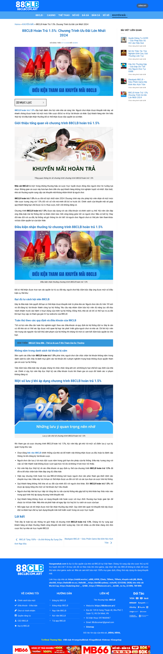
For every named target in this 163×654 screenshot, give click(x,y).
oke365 (52, 582)
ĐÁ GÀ (85, 15)
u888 (91, 579)
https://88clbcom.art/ (105, 605)
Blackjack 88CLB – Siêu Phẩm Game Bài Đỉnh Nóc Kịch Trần (137, 82)
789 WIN (137, 586)
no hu (122, 586)
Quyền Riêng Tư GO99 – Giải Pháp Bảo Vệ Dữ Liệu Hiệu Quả (138, 40)
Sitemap (90, 627)
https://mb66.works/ (78, 579)
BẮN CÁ (96, 15)
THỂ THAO (64, 15)
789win (110, 579)
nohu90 (113, 582)
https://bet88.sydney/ (98, 582)
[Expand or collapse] (43, 102)
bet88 (116, 586)
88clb (139, 579)
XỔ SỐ (106, 15)
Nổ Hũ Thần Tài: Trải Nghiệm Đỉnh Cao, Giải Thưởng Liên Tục (138, 53)
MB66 (111, 633)
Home (17, 24)
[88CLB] (27, 5)
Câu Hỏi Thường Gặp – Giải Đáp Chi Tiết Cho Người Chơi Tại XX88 (137, 68)
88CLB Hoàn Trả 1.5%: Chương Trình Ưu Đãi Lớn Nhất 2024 (138, 95)
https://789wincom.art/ (100, 586)
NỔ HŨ (75, 15)
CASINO (51, 15)
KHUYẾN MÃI (119, 15)
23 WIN (129, 586)
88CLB (39, 15)
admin (75, 43)
